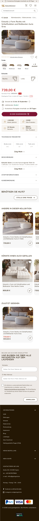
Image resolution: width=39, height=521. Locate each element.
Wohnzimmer (26, 18)
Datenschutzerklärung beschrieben (14, 389)
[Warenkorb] (26, 5)
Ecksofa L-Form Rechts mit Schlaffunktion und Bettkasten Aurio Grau (17, 333)
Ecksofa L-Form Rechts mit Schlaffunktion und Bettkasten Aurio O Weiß (17, 238)
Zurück (5, 18)
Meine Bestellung (9, 451)
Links (23, 79)
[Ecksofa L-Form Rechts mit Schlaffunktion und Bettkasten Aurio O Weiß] (18, 223)
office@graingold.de (14, 476)
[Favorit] (30, 5)
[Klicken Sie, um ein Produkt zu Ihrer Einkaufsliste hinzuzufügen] (32, 57)
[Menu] (35, 5)
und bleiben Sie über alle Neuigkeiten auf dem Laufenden (16, 357)
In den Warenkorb (18, 114)
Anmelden (30, 400)
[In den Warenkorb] (30, 243)
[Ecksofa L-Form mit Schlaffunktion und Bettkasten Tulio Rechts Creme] (17, 270)
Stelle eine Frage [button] (24, 198)
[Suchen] (33, 11)
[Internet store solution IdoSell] (19, 515)
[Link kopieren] (36, 57)
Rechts (5, 79)
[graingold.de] (8, 6)
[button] (34, 65)
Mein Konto (7, 459)
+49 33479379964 (11, 473)
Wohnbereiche (16, 18)
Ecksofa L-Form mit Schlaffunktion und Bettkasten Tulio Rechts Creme (16, 285)
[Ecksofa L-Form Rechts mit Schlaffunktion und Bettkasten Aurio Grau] (18, 318)
